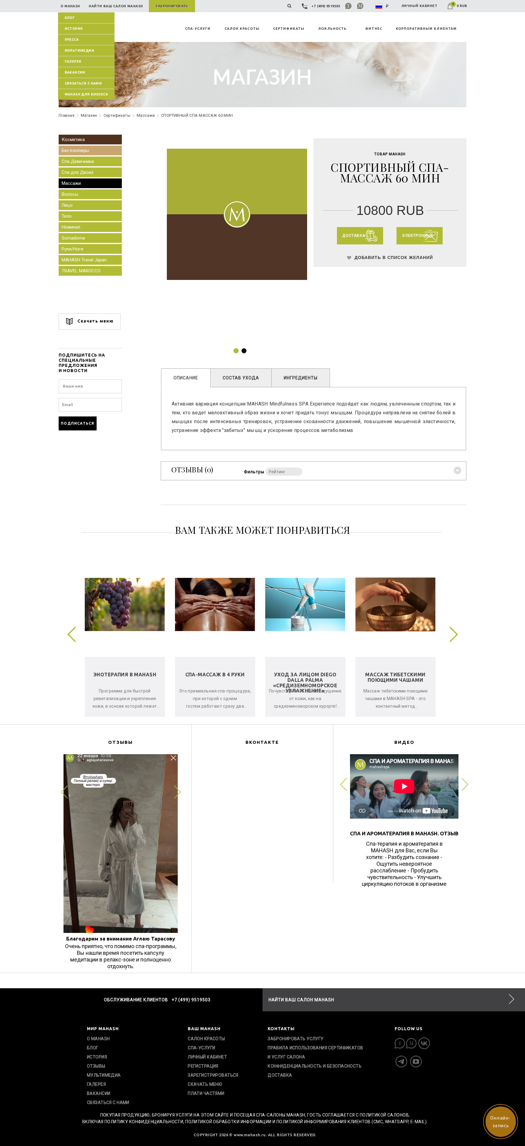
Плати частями (206, 1093)
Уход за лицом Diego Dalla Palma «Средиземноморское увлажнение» (305, 682)
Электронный (417, 235)
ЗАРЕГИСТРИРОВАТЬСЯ (213, 1075)
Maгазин (89, 115)
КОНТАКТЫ (281, 1028)
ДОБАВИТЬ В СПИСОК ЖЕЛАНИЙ (393, 257)
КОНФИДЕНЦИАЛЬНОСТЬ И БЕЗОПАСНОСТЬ (315, 1066)
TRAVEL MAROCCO (81, 271)
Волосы (70, 194)
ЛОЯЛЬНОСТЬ (332, 28)
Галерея (73, 61)
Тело (67, 216)
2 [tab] (244, 351)
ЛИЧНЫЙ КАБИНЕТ (419, 6)
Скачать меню (95, 321)
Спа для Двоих (77, 172)
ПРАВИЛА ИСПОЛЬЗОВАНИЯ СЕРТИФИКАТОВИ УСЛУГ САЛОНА (315, 1052)
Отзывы (96, 1066)
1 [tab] (236, 351)
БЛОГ (70, 17)
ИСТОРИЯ (74, 28)
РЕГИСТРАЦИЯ (203, 1066)
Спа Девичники (78, 161)
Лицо (67, 205)
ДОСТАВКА (280, 1075)
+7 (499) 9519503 (326, 6)
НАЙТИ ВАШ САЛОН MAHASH (301, 999)
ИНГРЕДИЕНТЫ (300, 377)
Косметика (73, 139)
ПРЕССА (72, 39)
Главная (66, 115)
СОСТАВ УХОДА (241, 377)
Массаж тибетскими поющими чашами (395, 677)
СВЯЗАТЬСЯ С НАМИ (83, 83)
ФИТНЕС (373, 28)
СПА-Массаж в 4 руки (215, 674)
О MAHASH (98, 1038)
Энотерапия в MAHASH (124, 674)
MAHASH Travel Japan (84, 260)
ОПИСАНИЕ (185, 377)
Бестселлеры (75, 150)
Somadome (73, 238)
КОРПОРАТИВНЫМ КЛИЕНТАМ (426, 28)
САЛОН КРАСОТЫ (242, 28)
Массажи (146, 115)
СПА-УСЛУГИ (198, 28)
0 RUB (459, 6)
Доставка (353, 235)
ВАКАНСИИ (75, 72)
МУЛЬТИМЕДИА (79, 50)
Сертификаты (117, 115)
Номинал (71, 227)
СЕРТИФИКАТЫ (288, 28)
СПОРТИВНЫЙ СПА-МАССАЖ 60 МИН (197, 115)
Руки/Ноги (72, 249)
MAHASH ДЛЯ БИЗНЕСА (86, 94)
